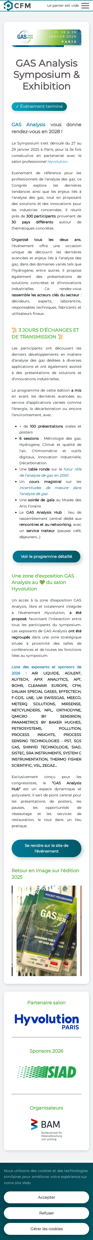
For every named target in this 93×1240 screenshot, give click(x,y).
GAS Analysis (28, 124)
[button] (85, 6)
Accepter (46, 1197)
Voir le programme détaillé (46, 556)
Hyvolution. (58, 161)
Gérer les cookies (46, 1228)
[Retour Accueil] (17, 6)
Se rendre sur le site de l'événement (46, 848)
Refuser (46, 1213)
